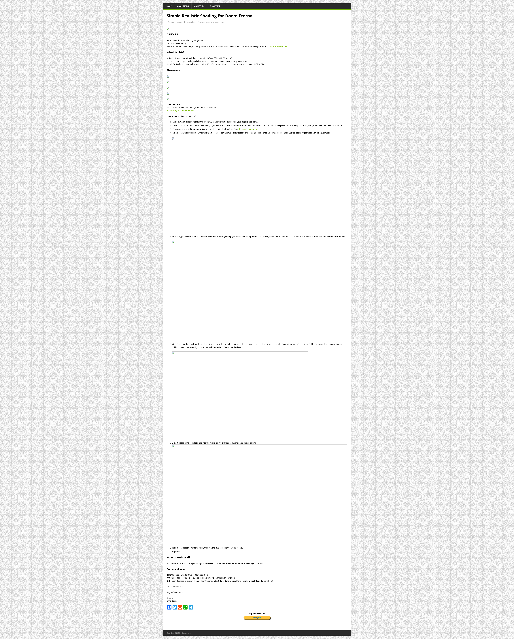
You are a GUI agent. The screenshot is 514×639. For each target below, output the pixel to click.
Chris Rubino (191, 22)
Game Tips (199, 6)
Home (169, 6)
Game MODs (183, 6)
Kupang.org (186, 633)
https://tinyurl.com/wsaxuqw (180, 110)
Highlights (215, 22)
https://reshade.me (278, 46)
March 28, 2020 (176, 22)
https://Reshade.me (248, 129)
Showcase (215, 6)
